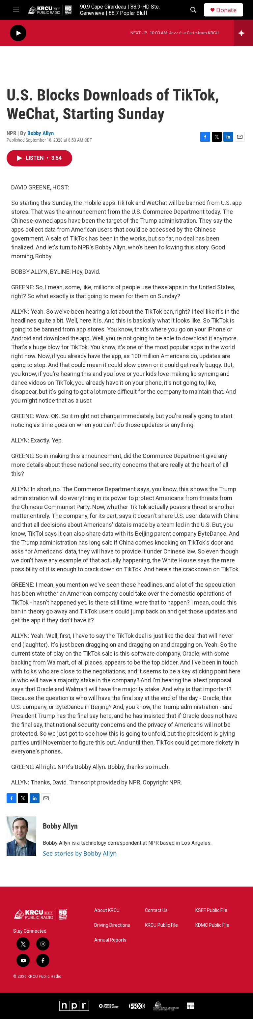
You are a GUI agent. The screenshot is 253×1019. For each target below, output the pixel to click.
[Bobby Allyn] (21, 836)
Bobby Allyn (40, 133)
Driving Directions (112, 925)
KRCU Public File (161, 925)
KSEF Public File (211, 910)
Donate (226, 10)
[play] (18, 33)
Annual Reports (110, 940)
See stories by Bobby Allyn (80, 853)
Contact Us (156, 910)
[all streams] (243, 33)
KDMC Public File (212, 925)
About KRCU (107, 910)
